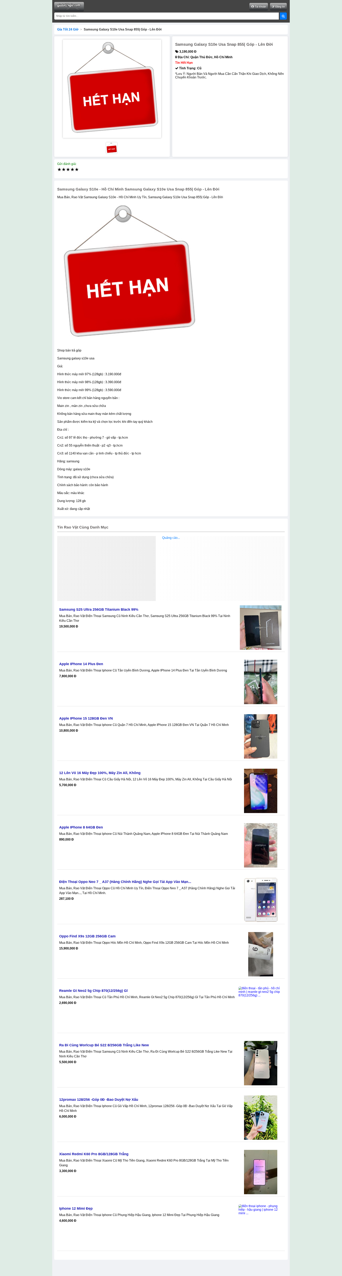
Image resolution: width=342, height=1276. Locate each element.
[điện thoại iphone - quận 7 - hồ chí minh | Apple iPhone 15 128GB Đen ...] (260, 736)
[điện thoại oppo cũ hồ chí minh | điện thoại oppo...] (260, 900)
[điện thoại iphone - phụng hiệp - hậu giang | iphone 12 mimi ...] (260, 1226)
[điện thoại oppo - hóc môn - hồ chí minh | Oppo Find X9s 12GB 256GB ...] (260, 954)
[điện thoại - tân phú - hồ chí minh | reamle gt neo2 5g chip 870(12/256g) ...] (260, 1009)
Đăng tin (280, 6)
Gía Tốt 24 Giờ (67, 29)
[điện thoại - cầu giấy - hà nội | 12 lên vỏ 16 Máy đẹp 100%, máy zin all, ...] (260, 791)
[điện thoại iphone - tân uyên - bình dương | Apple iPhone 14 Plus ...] (260, 682)
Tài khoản (260, 6)
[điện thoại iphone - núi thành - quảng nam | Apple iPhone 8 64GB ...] (260, 845)
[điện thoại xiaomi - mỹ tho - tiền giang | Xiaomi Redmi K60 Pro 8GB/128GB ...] (260, 1172)
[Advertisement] (171, 569)
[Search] (283, 16)
